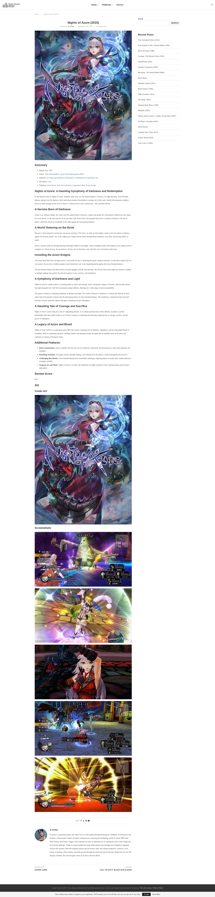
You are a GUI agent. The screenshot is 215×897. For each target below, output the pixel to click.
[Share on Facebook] (81, 821)
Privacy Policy (158, 888)
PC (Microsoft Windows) (56, 178)
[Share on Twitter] (83, 821)
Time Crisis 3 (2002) (145, 143)
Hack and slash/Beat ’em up (55, 174)
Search (140, 19)
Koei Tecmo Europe (89, 185)
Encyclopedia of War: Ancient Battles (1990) (154, 45)
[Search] (212, 5)
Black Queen (142, 78)
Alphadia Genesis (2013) (146, 83)
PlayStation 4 (81, 178)
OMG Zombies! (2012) (146, 94)
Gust (49, 182)
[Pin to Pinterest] (86, 821)
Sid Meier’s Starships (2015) (148, 121)
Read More (156, 894)
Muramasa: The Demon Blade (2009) (151, 72)
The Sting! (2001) (144, 100)
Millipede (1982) (144, 110)
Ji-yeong (71, 26)
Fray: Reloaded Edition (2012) (149, 40)
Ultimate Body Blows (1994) (148, 105)
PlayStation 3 (70, 178)
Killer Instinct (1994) (145, 89)
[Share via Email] (89, 821)
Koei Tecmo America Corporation (69, 185)
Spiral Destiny (143, 127)
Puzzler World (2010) (145, 138)
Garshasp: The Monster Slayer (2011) (151, 56)
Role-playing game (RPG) (75, 174)
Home (37, 14)
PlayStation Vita (92, 178)
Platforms (106, 5)
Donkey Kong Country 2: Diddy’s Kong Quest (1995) (157, 116)
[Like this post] (78, 821)
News (94, 5)
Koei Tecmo (51, 185)
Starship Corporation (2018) (148, 67)
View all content (146, 888)
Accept (146, 894)
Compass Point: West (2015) (148, 132)
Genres (119, 5)
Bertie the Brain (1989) (146, 51)
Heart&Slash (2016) (145, 62)
